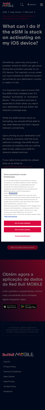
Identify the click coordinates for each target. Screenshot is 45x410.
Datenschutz (13, 193)
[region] (22, 204)
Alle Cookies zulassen (22, 229)
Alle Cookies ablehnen (22, 223)
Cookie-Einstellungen (22, 236)
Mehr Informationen (10, 216)
